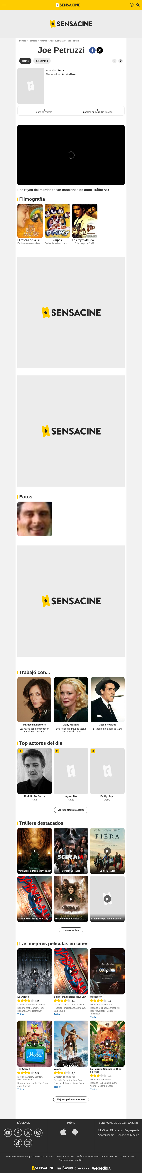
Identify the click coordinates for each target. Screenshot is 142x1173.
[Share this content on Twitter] (100, 50)
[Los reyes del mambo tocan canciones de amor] (84, 221)
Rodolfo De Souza (34, 796)
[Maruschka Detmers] (34, 699)
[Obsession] (107, 971)
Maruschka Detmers (34, 724)
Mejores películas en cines (71, 1099)
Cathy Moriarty (71, 724)
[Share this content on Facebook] (92, 50)
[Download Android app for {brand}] (76, 1131)
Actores (43, 41)
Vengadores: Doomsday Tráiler (34, 871)
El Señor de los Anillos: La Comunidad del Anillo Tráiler (71, 918)
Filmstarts (116, 1130)
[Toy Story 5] (34, 1044)
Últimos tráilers (71, 930)
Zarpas (57, 240)
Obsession (96, 996)
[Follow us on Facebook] (18, 1133)
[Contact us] (28, 1143)
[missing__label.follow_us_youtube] (8, 1133)
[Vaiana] (71, 1044)
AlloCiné (103, 1130)
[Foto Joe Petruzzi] (34, 519)
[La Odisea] (34, 971)
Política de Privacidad (88, 1156)
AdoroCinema (106, 1135)
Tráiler (20, 1014)
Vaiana (57, 1069)
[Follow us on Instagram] (39, 1133)
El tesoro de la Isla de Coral (30, 240)
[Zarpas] (57, 221)
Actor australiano (57, 41)
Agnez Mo (71, 796)
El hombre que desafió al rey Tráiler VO (108, 918)
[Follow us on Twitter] (28, 1133)
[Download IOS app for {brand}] (65, 1131)
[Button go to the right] (120, 61)
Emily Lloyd (107, 796)
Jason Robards (107, 724)
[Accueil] (68, 5)
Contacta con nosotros (42, 1156)
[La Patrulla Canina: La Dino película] (107, 1044)
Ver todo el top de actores (71, 810)
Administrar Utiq (110, 1156)
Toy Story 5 (23, 1069)
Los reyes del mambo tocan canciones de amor (84, 240)
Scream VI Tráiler (71, 871)
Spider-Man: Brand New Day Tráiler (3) (35, 918)
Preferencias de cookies (71, 1160)
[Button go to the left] (114, 61)
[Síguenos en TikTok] (18, 1143)
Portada (22, 41)
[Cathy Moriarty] (71, 699)
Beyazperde (131, 1130)
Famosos (33, 41)
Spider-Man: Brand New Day (70, 996)
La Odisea (23, 996)
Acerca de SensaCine (17, 1156)
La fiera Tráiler (107, 871)
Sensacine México (128, 1135)
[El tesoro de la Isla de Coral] (30, 221)
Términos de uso (65, 1156)
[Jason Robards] (108, 699)
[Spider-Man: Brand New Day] (71, 971)
